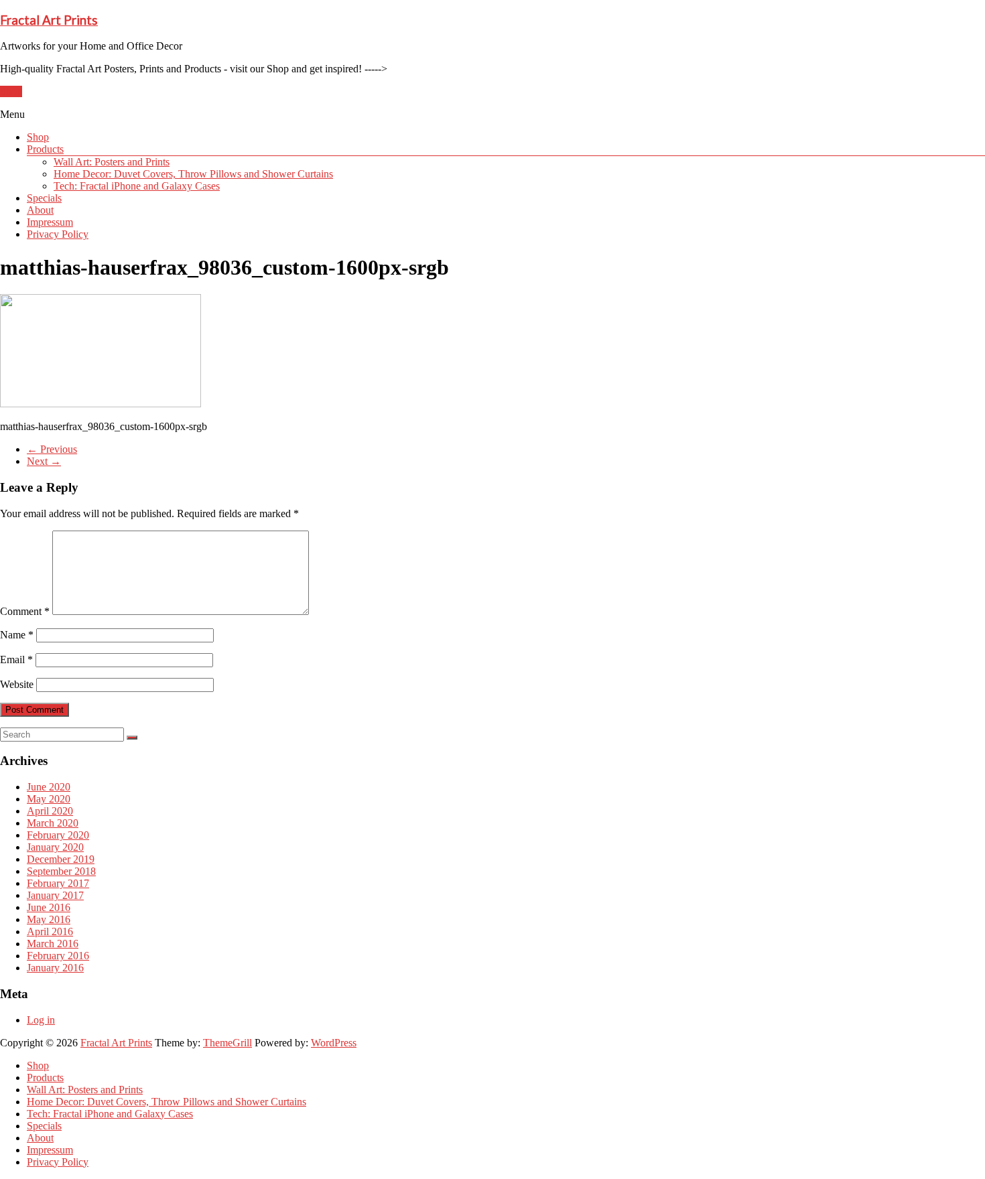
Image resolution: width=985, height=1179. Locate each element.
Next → (44, 461)
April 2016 (50, 931)
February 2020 (58, 835)
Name (17, 634)
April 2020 (50, 811)
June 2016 (48, 907)
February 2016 (58, 955)
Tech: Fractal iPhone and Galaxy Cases (137, 186)
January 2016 (55, 967)
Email (16, 659)
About (40, 210)
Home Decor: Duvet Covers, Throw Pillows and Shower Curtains (193, 174)
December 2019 (60, 859)
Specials (44, 198)
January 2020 (55, 847)
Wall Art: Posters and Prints (112, 161)
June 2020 (48, 786)
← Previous (52, 449)
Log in (41, 1020)
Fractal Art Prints (49, 20)
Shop (11, 91)
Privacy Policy (57, 234)
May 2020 (48, 799)
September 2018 (61, 871)
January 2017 (55, 895)
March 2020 (52, 823)
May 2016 (48, 919)
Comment (25, 611)
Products (45, 149)
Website (17, 684)
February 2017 (58, 883)
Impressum (50, 222)
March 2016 (52, 943)
